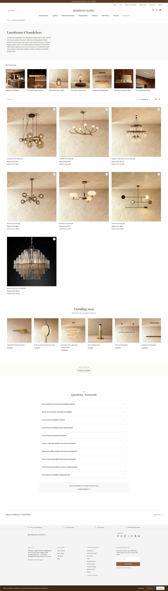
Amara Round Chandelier (16, 288)
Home (8, 20)
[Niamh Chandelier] (136, 196)
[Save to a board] (54, 109)
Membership (142, 5)
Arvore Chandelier (66, 159)
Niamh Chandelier (118, 223)
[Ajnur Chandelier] (31, 196)
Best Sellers (60, 553)
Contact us (152, 5)
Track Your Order (92, 553)
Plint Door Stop (94, 345)
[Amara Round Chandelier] (31, 261)
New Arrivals (61, 550)
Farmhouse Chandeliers (18, 20)
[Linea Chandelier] (127, 330)
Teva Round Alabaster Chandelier (69, 346)
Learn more (141, 588)
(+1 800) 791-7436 (92, 575)
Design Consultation (130, 5)
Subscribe (128, 564)
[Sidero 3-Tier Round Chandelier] (136, 132)
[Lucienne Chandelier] (31, 132)
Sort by (139, 99)
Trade (120, 5)
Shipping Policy (91, 561)
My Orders (90, 556)
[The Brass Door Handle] (19, 330)
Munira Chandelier (149, 345)
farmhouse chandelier (84, 370)
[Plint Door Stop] (100, 330)
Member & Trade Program (35, 559)
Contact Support (83, 489)
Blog (115, 5)
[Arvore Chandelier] (84, 132)
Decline (150, 588)
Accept (160, 588)
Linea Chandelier (121, 345)
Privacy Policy (91, 564)
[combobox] (15, 10)
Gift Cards (60, 556)
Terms (88, 572)
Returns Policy (91, 569)
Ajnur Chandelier (13, 223)
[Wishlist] (153, 10)
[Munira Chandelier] (154, 330)
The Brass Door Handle (15, 345)
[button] (160, 10)
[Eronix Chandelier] (84, 196)
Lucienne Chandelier (14, 159)
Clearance (126, 15)
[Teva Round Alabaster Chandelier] (73, 330)
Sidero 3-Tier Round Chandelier (123, 159)
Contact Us (90, 550)
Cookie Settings (91, 566)
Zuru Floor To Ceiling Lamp (44, 345)
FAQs (88, 558)
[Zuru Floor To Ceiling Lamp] (46, 330)
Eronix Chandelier (66, 223)
